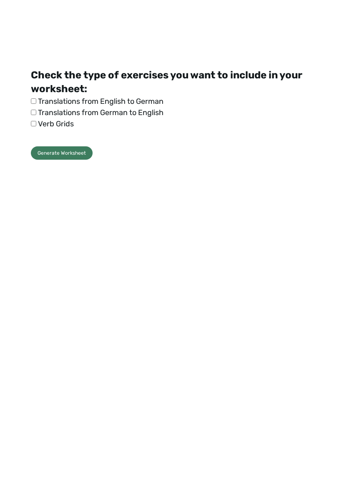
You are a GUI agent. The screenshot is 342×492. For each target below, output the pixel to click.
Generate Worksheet (62, 153)
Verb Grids (55, 123)
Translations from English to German (99, 101)
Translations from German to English (99, 112)
